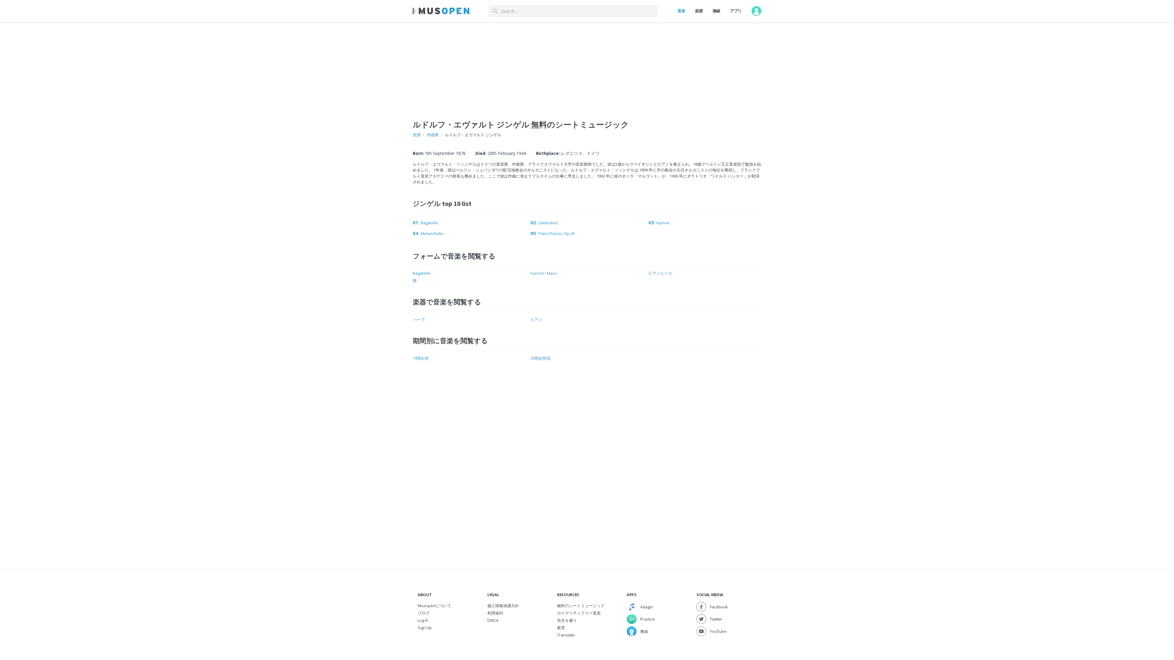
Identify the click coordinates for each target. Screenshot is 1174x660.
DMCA (492, 620)
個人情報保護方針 (503, 605)
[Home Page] (441, 11)
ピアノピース (660, 273)
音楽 (681, 10)
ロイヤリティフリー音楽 (579, 613)
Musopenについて (434, 605)
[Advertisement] (587, 65)
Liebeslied (547, 223)
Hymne (663, 223)
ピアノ (536, 319)
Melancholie (432, 233)
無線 (716, 10)
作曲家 (433, 135)
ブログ (424, 613)
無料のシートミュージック (581, 605)
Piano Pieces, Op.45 (556, 233)
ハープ (419, 319)
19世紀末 (421, 358)
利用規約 (495, 613)
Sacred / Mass (543, 273)
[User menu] (756, 11)
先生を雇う (567, 620)
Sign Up (425, 627)
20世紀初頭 (540, 358)
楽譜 (699, 10)
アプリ (736, 10)
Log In (423, 620)
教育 (561, 627)
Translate (566, 635)
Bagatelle (429, 223)
